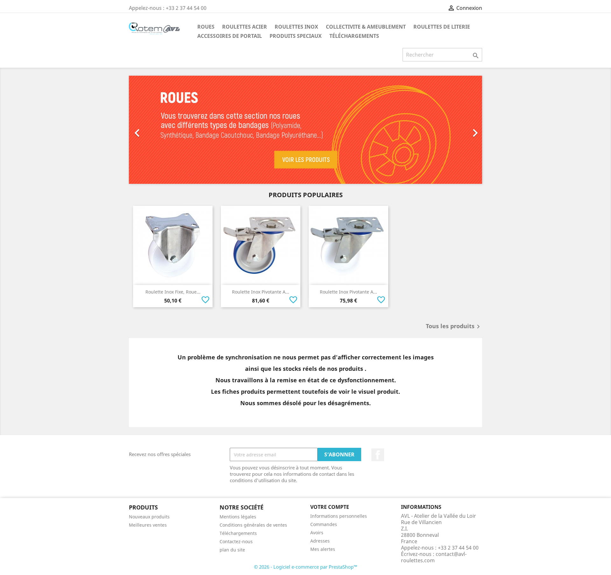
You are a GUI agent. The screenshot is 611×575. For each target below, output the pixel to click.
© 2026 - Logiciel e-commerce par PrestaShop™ (305, 567)
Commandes (323, 524)
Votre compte (329, 506)
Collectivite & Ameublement (366, 26)
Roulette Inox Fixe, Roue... (172, 292)
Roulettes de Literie (441, 26)
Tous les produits (454, 326)
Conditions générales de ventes (253, 525)
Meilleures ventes (148, 525)
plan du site (232, 550)
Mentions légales (238, 517)
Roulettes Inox (296, 26)
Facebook (377, 454)
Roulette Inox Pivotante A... (260, 292)
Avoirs (316, 533)
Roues (205, 26)
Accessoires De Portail (229, 35)
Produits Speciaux (296, 35)
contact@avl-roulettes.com (434, 557)
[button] (155, 130)
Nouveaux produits (149, 517)
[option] (305, 130)
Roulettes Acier (244, 26)
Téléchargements (354, 35)
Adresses (320, 541)
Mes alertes (322, 549)
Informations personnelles (338, 516)
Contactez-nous (236, 541)
